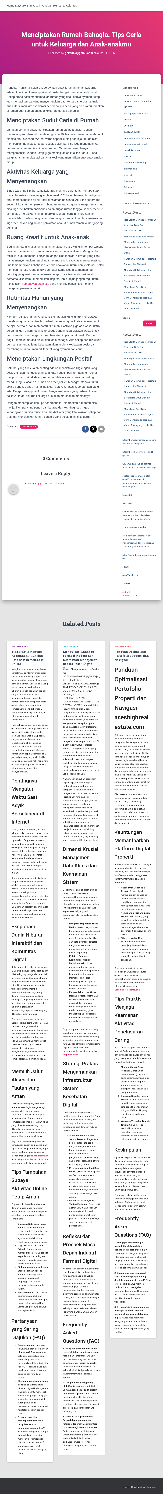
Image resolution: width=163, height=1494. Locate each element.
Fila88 (125, 567)
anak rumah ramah (133, 95)
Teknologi (129, 187)
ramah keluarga (132, 150)
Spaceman (129, 181)
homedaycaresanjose (35, 283)
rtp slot (127, 156)
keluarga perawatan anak (137, 113)
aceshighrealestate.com (127, 989)
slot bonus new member (134, 527)
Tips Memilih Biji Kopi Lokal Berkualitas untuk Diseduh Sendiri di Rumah (137, 275)
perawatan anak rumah (135, 144)
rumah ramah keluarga (135, 162)
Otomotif (128, 125)
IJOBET (128, 107)
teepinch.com (70, 1054)
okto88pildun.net (130, 575)
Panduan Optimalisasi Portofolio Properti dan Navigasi (131, 656)
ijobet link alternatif (37, 1155)
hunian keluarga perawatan (138, 101)
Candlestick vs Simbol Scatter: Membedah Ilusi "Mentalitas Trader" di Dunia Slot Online (137, 515)
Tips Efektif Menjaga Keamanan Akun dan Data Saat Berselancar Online (140, 225)
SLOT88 (128, 175)
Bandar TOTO (129, 595)
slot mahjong (130, 168)
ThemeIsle (151, 1487)
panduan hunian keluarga (137, 138)
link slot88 (127, 495)
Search (126, 318)
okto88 (127, 119)
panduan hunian (132, 131)
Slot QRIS (127, 503)
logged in (41, 483)
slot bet (126, 592)
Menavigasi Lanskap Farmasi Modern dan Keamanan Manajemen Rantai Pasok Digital (80, 658)
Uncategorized (29, 426)
